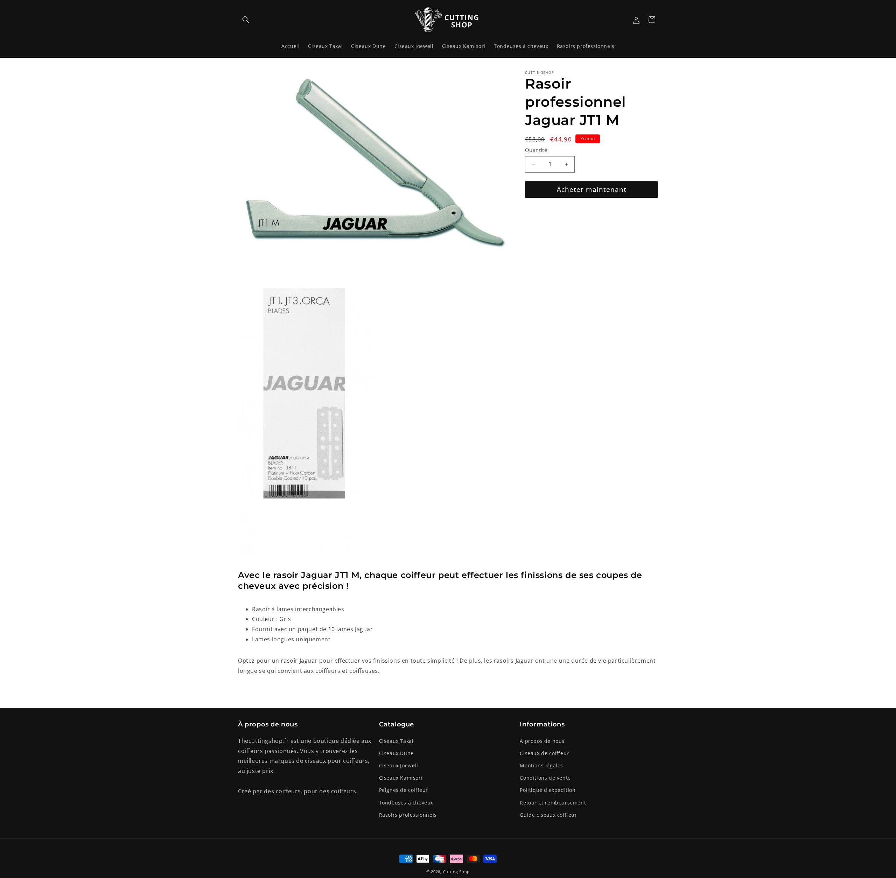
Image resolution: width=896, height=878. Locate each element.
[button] (245, 19)
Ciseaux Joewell (398, 765)
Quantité (536, 149)
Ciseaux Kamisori (401, 777)
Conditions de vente (545, 777)
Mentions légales (541, 765)
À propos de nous (542, 741)
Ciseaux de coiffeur (544, 753)
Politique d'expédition (547, 790)
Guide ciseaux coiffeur (548, 814)
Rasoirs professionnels (408, 814)
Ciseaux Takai (396, 741)
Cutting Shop (456, 871)
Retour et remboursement (553, 802)
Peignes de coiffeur (403, 790)
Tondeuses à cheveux (406, 802)
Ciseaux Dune (396, 753)
